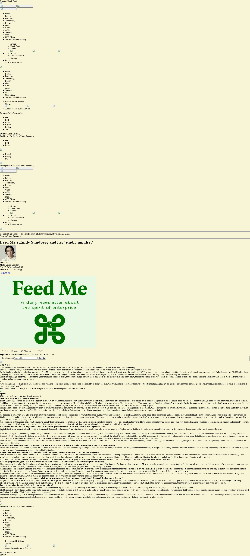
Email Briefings (13, 1)
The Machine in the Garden (162, 473)
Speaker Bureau (17, 109)
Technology (23, 234)
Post (6, 351)
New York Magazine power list (104, 374)
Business (14, 234)
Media (57, 234)
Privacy (8, 60)
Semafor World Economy (10, 236)
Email (16, 351)
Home (2, 234)
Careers (13, 58)
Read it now (49, 354)
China (40, 234)
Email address (8, 358)
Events (3, 1)
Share (4, 273)
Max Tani (4, 262)
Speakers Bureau (17, 55)
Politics (8, 234)
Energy (31, 234)
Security (51, 234)
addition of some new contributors (189, 377)
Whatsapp (27, 351)
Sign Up (42, 358)
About (13, 53)
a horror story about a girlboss (30, 405)
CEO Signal (65, 234)
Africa (45, 234)
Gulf (36, 234)
